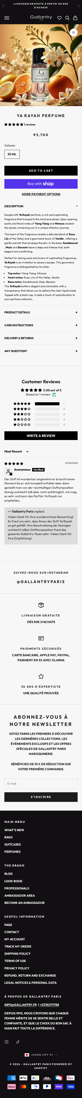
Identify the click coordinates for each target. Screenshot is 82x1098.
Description (41, 206)
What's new (14, 830)
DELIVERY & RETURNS (41, 338)
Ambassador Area (19, 896)
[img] (13, 464)
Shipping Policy (17, 954)
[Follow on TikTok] (18, 1042)
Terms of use (15, 961)
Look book (13, 881)
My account (14, 939)
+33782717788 (49, 1005)
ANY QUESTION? (41, 351)
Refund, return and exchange (30, 975)
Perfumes (12, 852)
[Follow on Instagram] (6, 1042)
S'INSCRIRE (41, 797)
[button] (14, 124)
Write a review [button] (41, 435)
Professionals (16, 888)
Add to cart (41, 170)
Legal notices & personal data (30, 983)
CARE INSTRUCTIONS (41, 325)
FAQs (8, 925)
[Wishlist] (59, 18)
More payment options (41, 194)
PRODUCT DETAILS (41, 312)
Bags (8, 837)
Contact (11, 932)
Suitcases (12, 844)
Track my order (17, 946)
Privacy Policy (17, 968)
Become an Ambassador (24, 903)
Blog (8, 874)
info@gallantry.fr (20, 1005)
